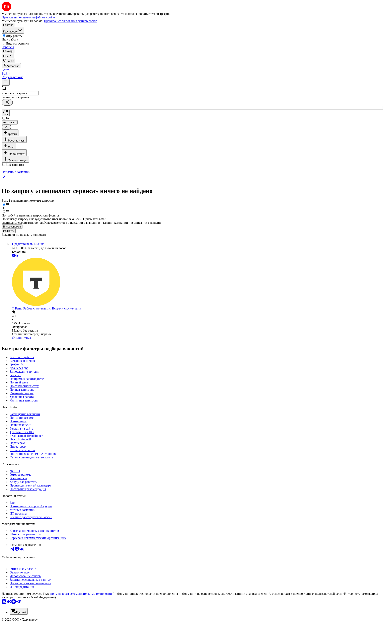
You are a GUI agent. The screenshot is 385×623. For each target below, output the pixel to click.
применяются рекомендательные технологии (81, 593)
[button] (6, 70)
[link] (8, 60)
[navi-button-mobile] (6, 82)
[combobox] (20, 93)
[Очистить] (7, 102)
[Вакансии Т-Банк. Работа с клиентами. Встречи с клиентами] (196, 282)
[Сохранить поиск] (6, 113)
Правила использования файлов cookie (70, 21)
